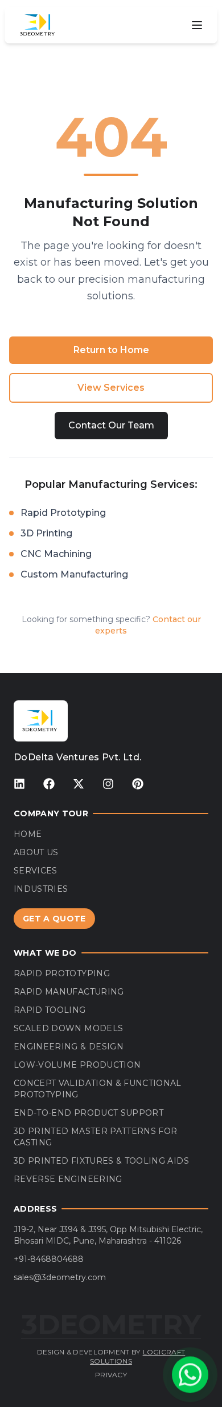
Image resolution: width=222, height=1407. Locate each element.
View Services (111, 387)
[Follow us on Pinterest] (137, 783)
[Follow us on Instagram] (108, 783)
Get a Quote (54, 918)
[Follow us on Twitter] (78, 783)
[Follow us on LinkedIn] (19, 783)
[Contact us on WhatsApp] (190, 1375)
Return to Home (111, 349)
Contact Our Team (111, 425)
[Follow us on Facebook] (49, 783)
